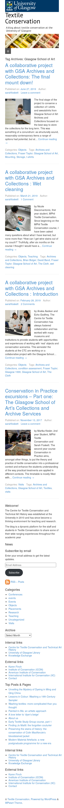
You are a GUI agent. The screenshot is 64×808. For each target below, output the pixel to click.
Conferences (15, 594)
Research (14, 612)
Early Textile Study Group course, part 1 (30, 721)
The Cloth (43, 263)
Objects (22, 149)
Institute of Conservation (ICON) (26, 669)
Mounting (10, 157)
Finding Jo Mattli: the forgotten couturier (30, 725)
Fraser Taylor (25, 153)
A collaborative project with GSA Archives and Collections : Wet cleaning (29, 180)
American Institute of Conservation (27, 672)
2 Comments (28, 304)
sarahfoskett (11, 92)
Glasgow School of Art (46, 153)
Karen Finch (15, 666)
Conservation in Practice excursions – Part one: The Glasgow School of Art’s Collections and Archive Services (31, 402)
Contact (13, 678)
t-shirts (30, 157)
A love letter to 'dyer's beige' (24, 714)
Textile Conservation (22, 18)
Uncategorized (16, 619)
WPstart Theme (13, 802)
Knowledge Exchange (20, 655)
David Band (44, 260)
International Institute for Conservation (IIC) (32, 675)
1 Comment (27, 199)
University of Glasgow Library (24, 652)
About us (13, 718)
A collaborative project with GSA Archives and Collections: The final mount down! (29, 74)
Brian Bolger (29, 260)
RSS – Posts (17, 581)
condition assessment (30, 368)
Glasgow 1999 (13, 372)
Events (12, 601)
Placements (15, 608)
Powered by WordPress (43, 799)
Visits (21, 484)
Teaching (33, 256)
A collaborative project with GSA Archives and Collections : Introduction (31, 288)
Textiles (48, 488)
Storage (21, 157)
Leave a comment (30, 92)
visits (7, 491)
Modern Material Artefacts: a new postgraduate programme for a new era (30, 741)
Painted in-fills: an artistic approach (27, 711)
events (12, 598)
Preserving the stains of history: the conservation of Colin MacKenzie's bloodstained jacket (28, 732)
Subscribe (14, 572)
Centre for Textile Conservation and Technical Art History (35, 648)
